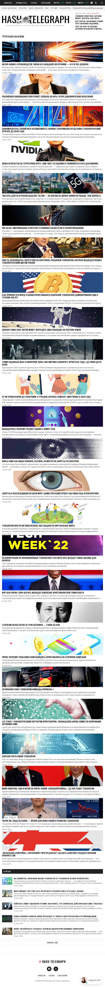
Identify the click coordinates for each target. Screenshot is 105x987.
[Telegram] (92, 3)
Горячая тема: (87, 13)
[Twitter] (96, 3)
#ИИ (47, 8)
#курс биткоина (9, 8)
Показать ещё (52, 942)
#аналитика (65, 8)
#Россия (23, 8)
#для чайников (36, 8)
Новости (8, 2)
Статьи (34, 2)
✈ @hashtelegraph (96, 8)
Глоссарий (45, 2)
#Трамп (54, 8)
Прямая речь (21, 2)
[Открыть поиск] (102, 3)
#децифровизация (81, 8)
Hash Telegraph (52, 961)
